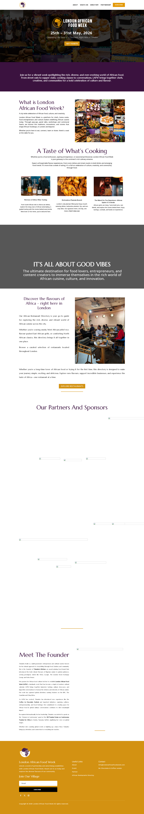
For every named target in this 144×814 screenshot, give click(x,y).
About (75, 5)
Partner (75, 772)
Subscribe (119, 5)
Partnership (106, 5)
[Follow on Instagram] (28, 795)
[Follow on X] (24, 795)
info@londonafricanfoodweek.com (111, 765)
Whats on (84, 5)
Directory (94, 5)
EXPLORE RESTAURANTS (72, 386)
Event (74, 768)
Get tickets (72, 43)
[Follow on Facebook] (20, 795)
